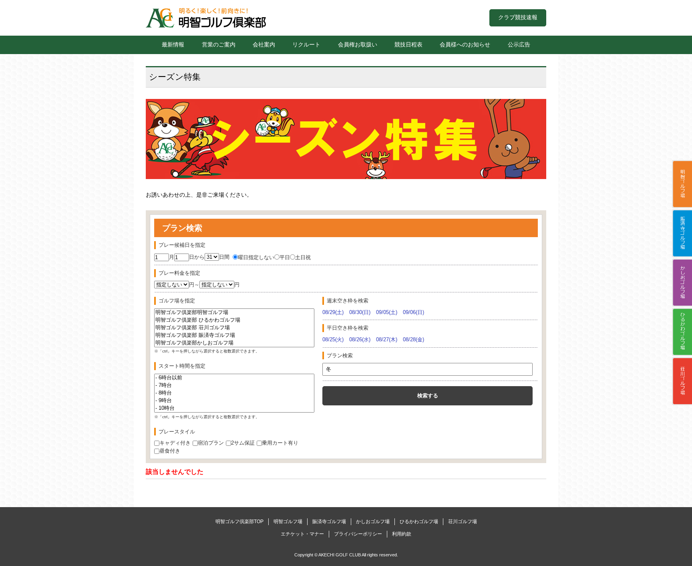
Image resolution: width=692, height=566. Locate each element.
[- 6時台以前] (234, 378)
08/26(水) (359, 339)
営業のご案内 (218, 44)
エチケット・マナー (302, 534)
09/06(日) (413, 312)
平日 (285, 257)
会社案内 (264, 44)
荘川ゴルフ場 (682, 381)
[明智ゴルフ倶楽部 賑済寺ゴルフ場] (234, 335)
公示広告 (519, 44)
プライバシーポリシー (358, 534)
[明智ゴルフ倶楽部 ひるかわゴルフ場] (234, 320)
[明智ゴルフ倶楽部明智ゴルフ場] (234, 312)
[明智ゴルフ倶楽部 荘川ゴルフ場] (234, 328)
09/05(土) (386, 312)
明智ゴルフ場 (682, 184)
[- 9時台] (234, 401)
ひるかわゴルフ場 (682, 332)
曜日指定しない (256, 257)
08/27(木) (386, 339)
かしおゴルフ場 (682, 282)
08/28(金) (413, 339)
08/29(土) (333, 312)
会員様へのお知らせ (465, 44)
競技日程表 (408, 44)
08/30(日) (359, 312)
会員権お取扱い (357, 44)
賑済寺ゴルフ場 (682, 233)
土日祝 (303, 257)
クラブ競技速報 (517, 17)
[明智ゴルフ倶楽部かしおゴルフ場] (234, 343)
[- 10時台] (234, 408)
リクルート (306, 44)
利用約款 (401, 534)
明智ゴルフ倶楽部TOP (239, 521)
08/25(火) (333, 339)
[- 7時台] (234, 385)
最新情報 (173, 44)
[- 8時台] (234, 393)
